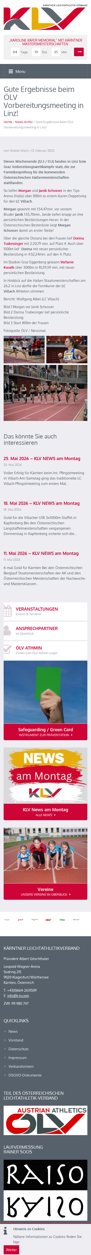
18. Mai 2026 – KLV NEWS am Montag (42, 503)
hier (16, 1242)
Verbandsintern (21, 1066)
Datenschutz (18, 1049)
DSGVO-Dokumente (24, 1075)
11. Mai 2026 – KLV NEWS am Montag (41, 553)
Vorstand (15, 1040)
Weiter (11, 1250)
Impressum (17, 1057)
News (13, 1031)
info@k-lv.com (18, 996)
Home (8, 122)
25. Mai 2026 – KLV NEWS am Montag (42, 458)
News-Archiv (24, 122)
